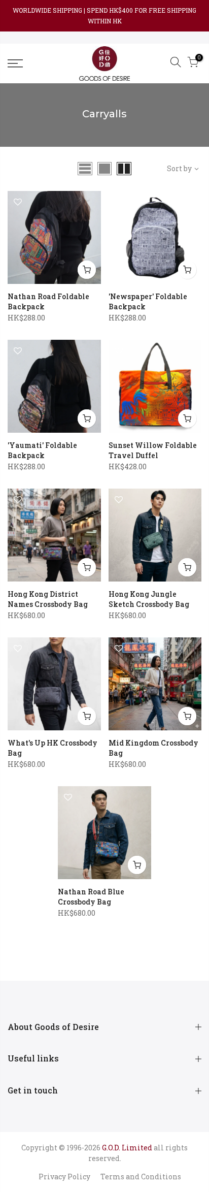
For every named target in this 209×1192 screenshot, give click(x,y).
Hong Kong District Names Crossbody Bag (48, 599)
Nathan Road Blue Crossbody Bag (91, 897)
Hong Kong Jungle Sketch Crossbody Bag (149, 599)
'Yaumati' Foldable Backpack (42, 450)
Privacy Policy (64, 1176)
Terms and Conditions (140, 1176)
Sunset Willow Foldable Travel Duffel (153, 450)
